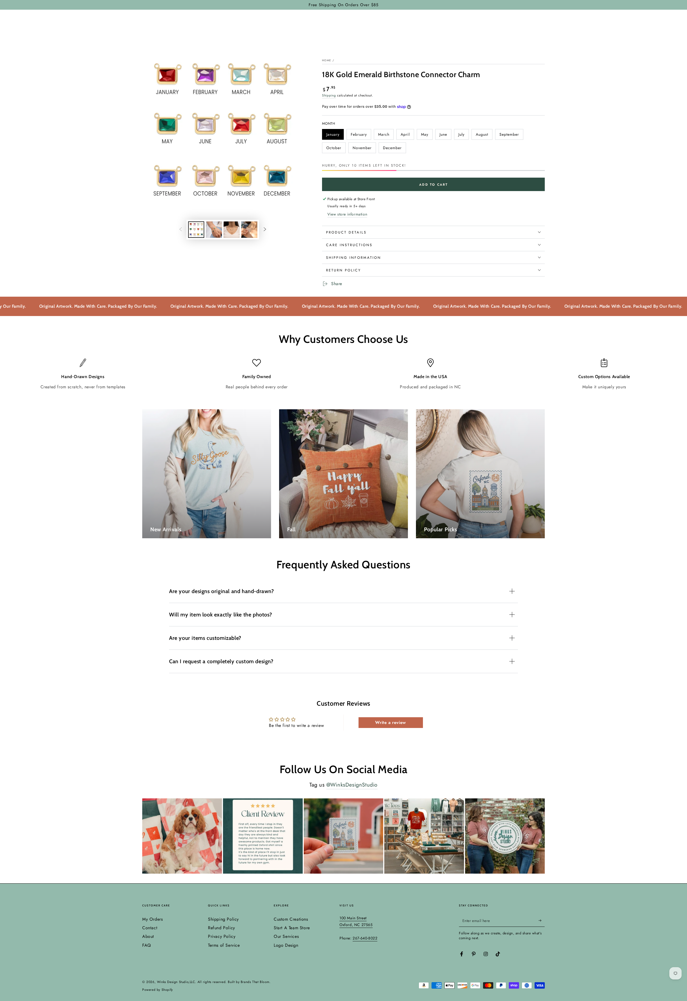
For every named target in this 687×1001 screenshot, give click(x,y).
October (336, 149)
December (393, 149)
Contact (149, 928)
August (484, 136)
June (445, 136)
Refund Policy (221, 928)
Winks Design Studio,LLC (176, 982)
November (362, 149)
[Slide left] (181, 230)
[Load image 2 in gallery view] (214, 229)
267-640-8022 (365, 938)
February (360, 136)
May (427, 136)
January (335, 136)
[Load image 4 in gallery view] (249, 229)
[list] (343, 374)
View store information (347, 214)
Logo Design (286, 945)
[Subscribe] (542, 921)
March (386, 136)
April (407, 136)
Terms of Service (224, 945)
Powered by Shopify (157, 990)
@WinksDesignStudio (352, 785)
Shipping (329, 95)
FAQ (146, 945)
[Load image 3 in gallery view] (232, 229)
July (463, 136)
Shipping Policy (223, 919)
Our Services (286, 936)
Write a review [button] (390, 722)
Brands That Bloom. (256, 982)
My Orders (152, 919)
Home (326, 60)
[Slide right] (265, 230)
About (148, 936)
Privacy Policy (221, 936)
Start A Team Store (292, 928)
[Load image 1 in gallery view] (196, 229)
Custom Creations (291, 919)
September (509, 136)
